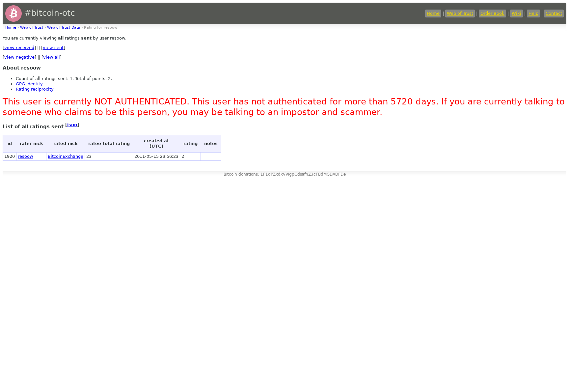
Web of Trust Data (63, 27)
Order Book (492, 13)
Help (533, 13)
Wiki (516, 13)
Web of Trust (460, 13)
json (72, 124)
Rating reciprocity (35, 89)
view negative (19, 57)
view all (51, 57)
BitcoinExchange (65, 156)
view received (19, 47)
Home (433, 13)
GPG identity (29, 83)
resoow (25, 156)
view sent (53, 47)
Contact (554, 13)
